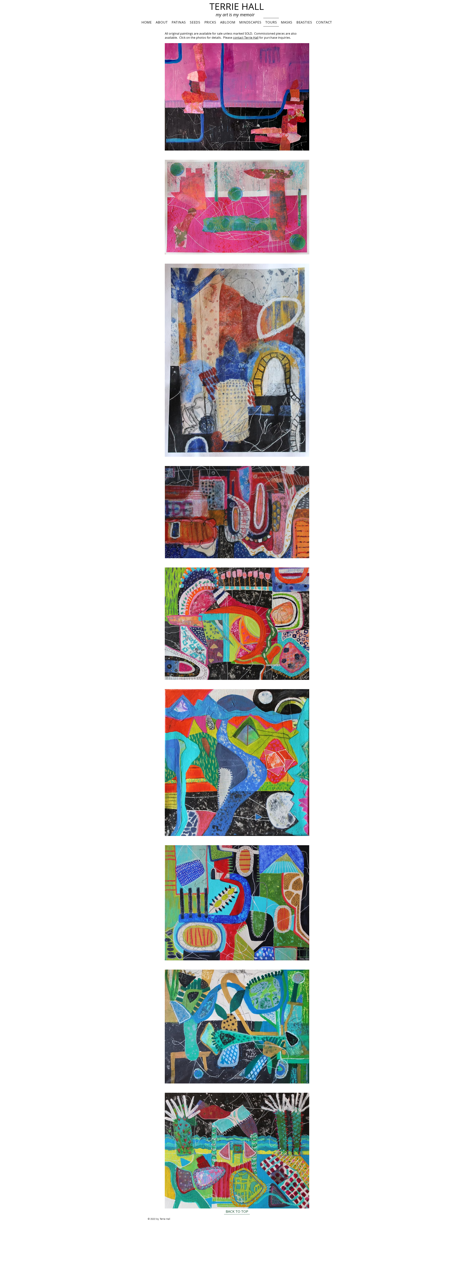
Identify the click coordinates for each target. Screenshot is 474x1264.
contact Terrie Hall (245, 38)
